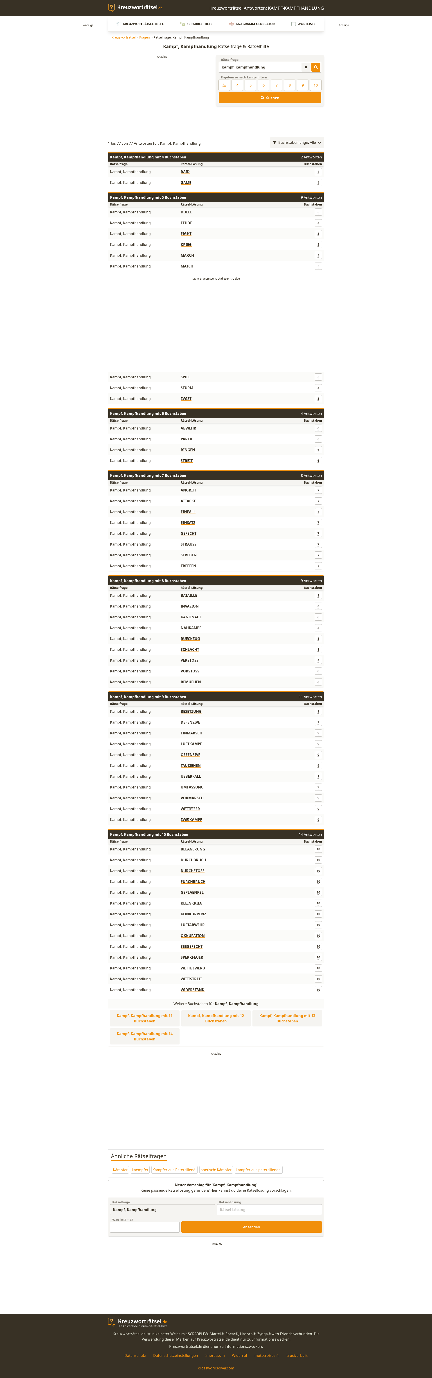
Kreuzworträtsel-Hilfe (143, 24)
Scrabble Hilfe (199, 24)
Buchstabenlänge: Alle (297, 142)
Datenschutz (135, 1355)
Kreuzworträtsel (124, 37)
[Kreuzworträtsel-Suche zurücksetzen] (306, 67)
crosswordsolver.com (216, 1368)
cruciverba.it (297, 1355)
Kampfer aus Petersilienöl (174, 1169)
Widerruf (239, 1355)
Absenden (251, 1227)
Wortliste (306, 24)
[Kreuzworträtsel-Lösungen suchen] (315, 67)
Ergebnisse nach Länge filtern (244, 77)
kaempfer (140, 1169)
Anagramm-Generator (255, 24)
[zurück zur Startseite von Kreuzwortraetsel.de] (137, 8)
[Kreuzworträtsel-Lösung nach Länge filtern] (224, 85)
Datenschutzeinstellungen (175, 1355)
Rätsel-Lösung (230, 1202)
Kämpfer (120, 1169)
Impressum (215, 1355)
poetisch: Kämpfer (216, 1169)
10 (316, 85)
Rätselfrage (229, 59)
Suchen (272, 97)
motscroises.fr (266, 1355)
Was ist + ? (122, 1220)
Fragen (144, 37)
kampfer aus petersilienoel (258, 1169)
